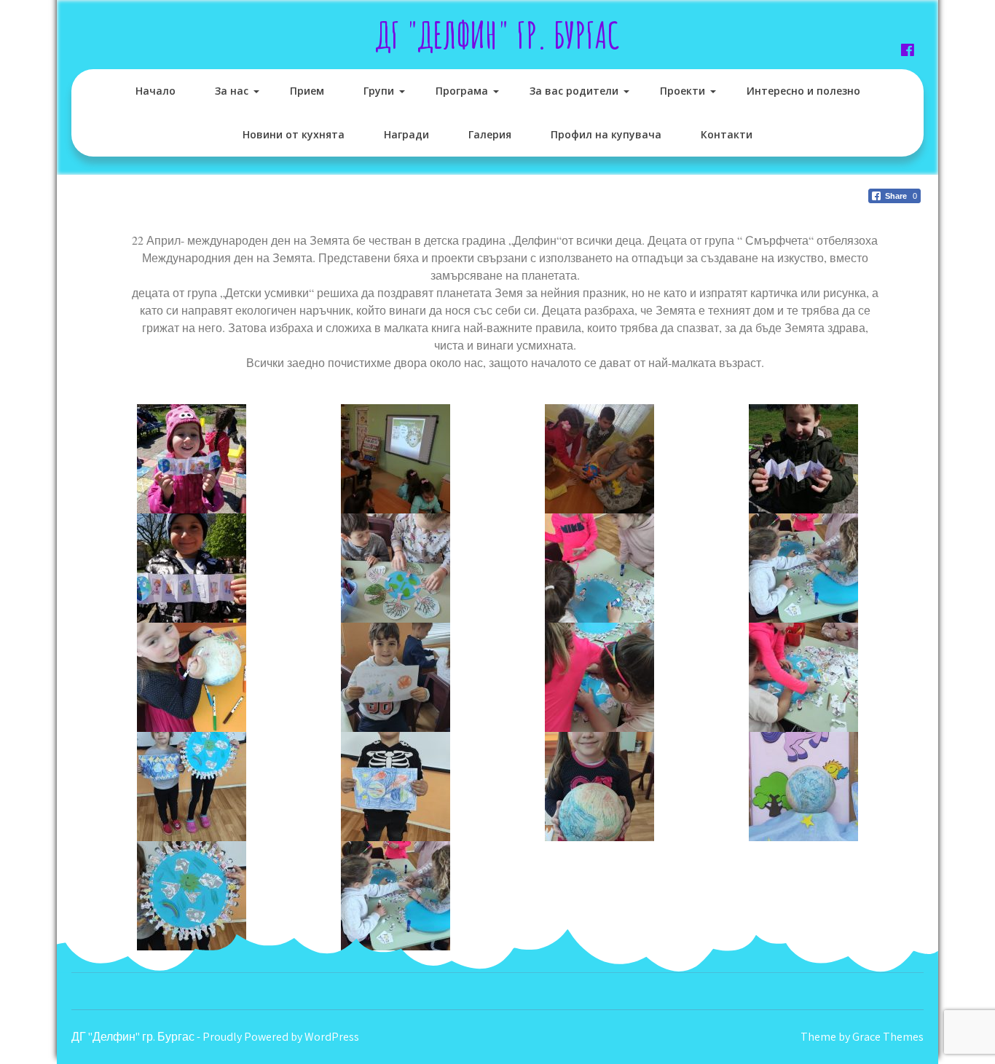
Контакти (726, 134)
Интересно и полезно (803, 91)
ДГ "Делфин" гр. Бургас (498, 35)
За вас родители (574, 91)
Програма (462, 91)
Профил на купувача (606, 134)
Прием (307, 91)
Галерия (489, 134)
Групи (378, 91)
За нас (231, 91)
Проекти (682, 91)
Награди (406, 134)
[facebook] (907, 50)
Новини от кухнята (294, 134)
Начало (155, 91)
